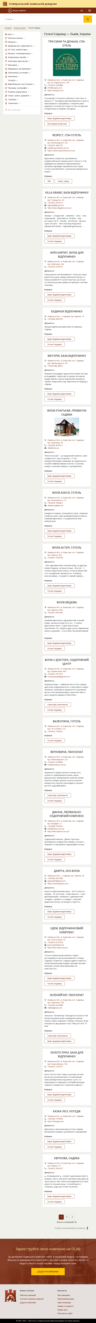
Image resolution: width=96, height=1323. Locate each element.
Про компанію (64, 1295)
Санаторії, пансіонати (58, 704)
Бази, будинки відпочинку (59, 118)
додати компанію (48, 1271)
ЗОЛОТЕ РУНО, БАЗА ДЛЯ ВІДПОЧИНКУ (66, 1054)
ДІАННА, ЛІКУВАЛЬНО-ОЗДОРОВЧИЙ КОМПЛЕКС (67, 814)
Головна (8, 28)
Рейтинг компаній (28, 1295)
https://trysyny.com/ (56, 90)
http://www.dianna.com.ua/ (58, 831)
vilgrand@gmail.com (56, 205)
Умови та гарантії (65, 1306)
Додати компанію (28, 1302)
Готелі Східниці (55, 241)
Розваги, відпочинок (17, 92)
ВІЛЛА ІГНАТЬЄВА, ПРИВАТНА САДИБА (66, 412)
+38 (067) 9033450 (55, 612)
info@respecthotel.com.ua (58, 148)
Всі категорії (14, 109)
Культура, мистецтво (18, 61)
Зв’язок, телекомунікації (19, 53)
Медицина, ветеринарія (19, 69)
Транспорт (13, 103)
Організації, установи (18, 72)
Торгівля (12, 99)
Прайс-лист (63, 1310)
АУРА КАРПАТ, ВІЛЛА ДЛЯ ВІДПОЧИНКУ (67, 254)
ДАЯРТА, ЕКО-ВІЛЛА (67, 871)
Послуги (11, 80)
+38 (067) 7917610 (55, 674)
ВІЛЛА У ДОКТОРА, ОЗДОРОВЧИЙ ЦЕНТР (67, 662)
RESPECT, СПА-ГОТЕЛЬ (66, 135)
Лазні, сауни (63, 181)
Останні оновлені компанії (32, 1299)
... (76, 109)
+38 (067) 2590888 (55, 85)
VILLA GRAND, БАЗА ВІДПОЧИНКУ (66, 192)
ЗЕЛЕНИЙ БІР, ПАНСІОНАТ (67, 995)
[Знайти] (88, 19)
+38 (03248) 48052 (55, 366)
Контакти (62, 1290)
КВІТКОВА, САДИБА (67, 1158)
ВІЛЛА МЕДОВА (67, 602)
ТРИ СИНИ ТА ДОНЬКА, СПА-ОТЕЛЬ (66, 43)
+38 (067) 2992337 (55, 1168)
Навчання (12, 76)
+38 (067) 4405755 (55, 145)
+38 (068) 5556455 (55, 826)
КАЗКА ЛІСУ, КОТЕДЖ (67, 1111)
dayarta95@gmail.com (57, 881)
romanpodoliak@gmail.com (59, 676)
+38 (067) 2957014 (55, 202)
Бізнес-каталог (20, 28)
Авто (10, 34)
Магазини (12, 65)
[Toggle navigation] (89, 11)
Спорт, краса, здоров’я (18, 95)
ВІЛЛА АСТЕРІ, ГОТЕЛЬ (66, 547)
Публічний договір (66, 1299)
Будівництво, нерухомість (20, 46)
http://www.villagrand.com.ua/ (60, 208)
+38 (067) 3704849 (55, 762)
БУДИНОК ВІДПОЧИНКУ (66, 311)
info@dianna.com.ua (56, 829)
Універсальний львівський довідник (33, 4)
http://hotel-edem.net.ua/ (58, 947)
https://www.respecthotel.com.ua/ (61, 150)
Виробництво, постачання (20, 84)
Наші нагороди (64, 1302)
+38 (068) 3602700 (55, 319)
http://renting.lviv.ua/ (56, 1121)
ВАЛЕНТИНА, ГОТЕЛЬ (67, 721)
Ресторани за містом (57, 124)
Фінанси (12, 42)
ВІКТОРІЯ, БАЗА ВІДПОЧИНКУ (67, 356)
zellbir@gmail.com (55, 1008)
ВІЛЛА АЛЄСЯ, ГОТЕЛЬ (66, 492)
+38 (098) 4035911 (55, 445)
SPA (49, 181)
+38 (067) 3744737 (55, 1066)
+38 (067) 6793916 (55, 267)
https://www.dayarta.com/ (58, 883)
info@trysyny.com (55, 88)
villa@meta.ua (53, 448)
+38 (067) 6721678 (55, 942)
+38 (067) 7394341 (55, 731)
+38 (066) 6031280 (55, 878)
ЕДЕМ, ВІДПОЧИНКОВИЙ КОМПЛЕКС (66, 930)
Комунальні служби (17, 57)
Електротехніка (15, 38)
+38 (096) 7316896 (55, 1119)
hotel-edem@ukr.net (56, 945)
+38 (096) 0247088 (55, 1005)
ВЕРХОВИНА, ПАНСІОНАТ (66, 752)
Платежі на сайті (65, 1313)
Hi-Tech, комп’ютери (17, 49)
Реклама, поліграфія (17, 88)
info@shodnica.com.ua (57, 765)
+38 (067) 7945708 (55, 557)
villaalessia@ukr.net (55, 505)
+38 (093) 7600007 (55, 503)
